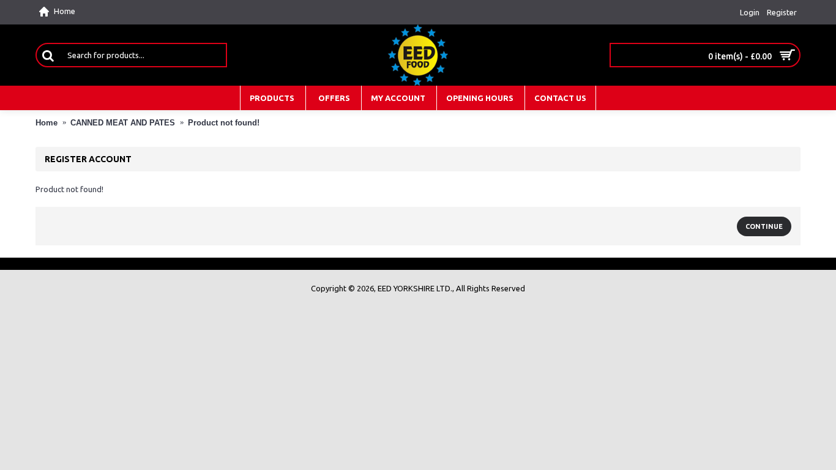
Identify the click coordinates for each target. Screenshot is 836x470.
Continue (764, 226)
